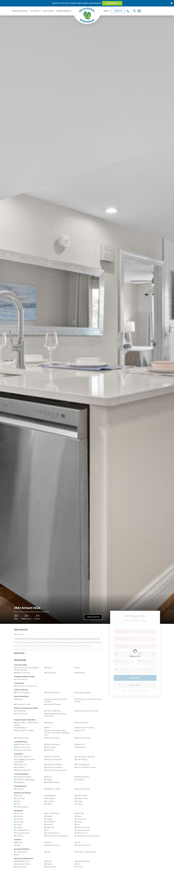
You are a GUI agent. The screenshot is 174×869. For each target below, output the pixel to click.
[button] (87, 446)
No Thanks (88, 457)
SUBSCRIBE (97, 453)
